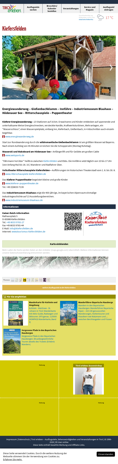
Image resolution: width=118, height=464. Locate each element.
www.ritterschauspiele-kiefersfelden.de (25, 173)
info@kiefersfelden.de (21, 228)
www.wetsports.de (14, 155)
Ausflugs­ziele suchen (33, 8)
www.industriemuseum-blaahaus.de (24, 200)
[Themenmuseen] (40, 280)
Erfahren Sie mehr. (12, 459)
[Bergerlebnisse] (16, 280)
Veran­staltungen (71, 8)
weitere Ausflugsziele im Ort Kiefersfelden (59, 287)
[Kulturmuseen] (24, 280)
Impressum (11, 439)
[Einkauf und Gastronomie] (48, 280)
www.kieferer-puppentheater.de (21, 183)
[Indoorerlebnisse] (44, 280)
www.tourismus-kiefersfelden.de (28, 231)
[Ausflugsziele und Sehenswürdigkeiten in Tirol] (12, 11)
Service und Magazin (89, 8)
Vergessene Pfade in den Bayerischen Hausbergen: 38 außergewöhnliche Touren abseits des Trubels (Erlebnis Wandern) (38, 340)
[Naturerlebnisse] (28, 280)
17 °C (109, 17)
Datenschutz (24, 439)
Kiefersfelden (50, 160)
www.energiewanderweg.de (19, 136)
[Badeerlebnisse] (12, 280)
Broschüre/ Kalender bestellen (52, 8)
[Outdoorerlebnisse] (32, 280)
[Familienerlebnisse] (20, 280)
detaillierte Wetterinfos (86, 19)
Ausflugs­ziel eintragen (108, 8)
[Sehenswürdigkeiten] (36, 280)
